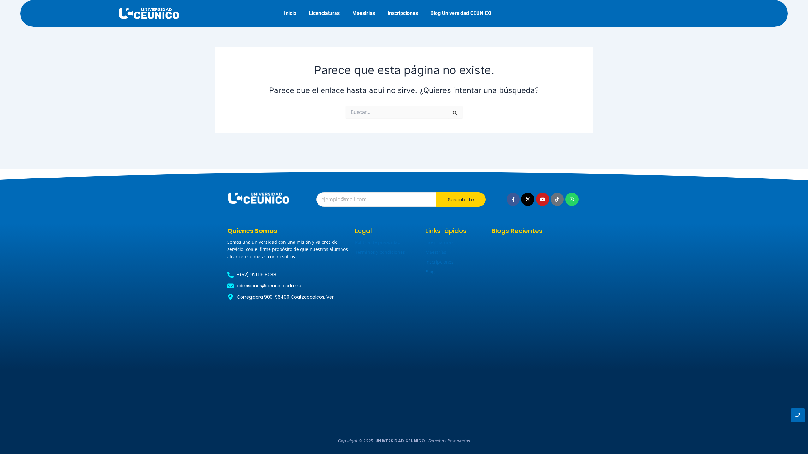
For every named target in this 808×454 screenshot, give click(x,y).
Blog (430, 272)
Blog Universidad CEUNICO (461, 13)
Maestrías (363, 13)
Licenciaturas (324, 13)
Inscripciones (403, 13)
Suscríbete (461, 199)
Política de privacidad (378, 242)
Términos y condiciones (380, 252)
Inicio (290, 13)
